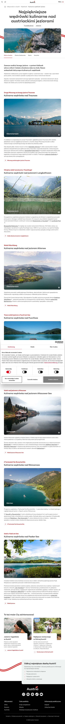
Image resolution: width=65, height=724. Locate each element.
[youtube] (41, 694)
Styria (29, 55)
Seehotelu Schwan (34, 147)
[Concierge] (5, 1)
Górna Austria (8, 55)
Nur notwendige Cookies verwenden (12, 379)
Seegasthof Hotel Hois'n (32, 150)
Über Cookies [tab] (54, 347)
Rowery (6, 707)
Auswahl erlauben (32, 379)
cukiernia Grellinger (51, 154)
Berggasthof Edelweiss (11, 226)
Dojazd (47, 705)
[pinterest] (32, 694)
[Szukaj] (2, 1)
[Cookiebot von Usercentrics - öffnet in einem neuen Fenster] (56, 342)
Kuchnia (6, 710)
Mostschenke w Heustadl (40, 221)
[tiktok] (37, 694)
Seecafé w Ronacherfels (13, 514)
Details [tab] (32, 347)
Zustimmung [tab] (11, 347)
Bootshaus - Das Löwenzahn (19, 518)
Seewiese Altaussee (10, 446)
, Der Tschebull (19, 588)
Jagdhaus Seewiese (51, 444)
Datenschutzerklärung (50, 362)
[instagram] (23, 694)
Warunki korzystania (41, 716)
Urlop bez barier (50, 707)
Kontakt (8, 716)
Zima (5, 705)
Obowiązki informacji (53, 716)
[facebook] (28, 694)
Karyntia (36, 55)
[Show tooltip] (59, 51)
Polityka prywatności (17, 716)
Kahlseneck (40, 448)
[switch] (24, 372)
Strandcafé (7, 444)
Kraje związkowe (24, 705)
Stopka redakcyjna (29, 716)
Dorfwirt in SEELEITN (17, 591)
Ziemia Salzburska (20, 55)
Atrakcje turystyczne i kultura (28, 710)
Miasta (21, 707)
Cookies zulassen (53, 379)
